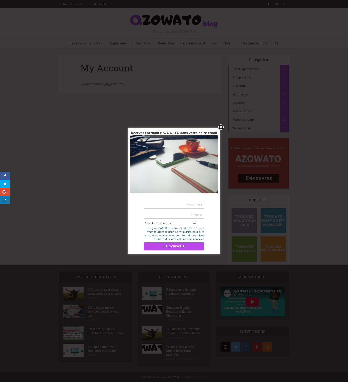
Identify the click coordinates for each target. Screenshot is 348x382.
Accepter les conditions (158, 223)
